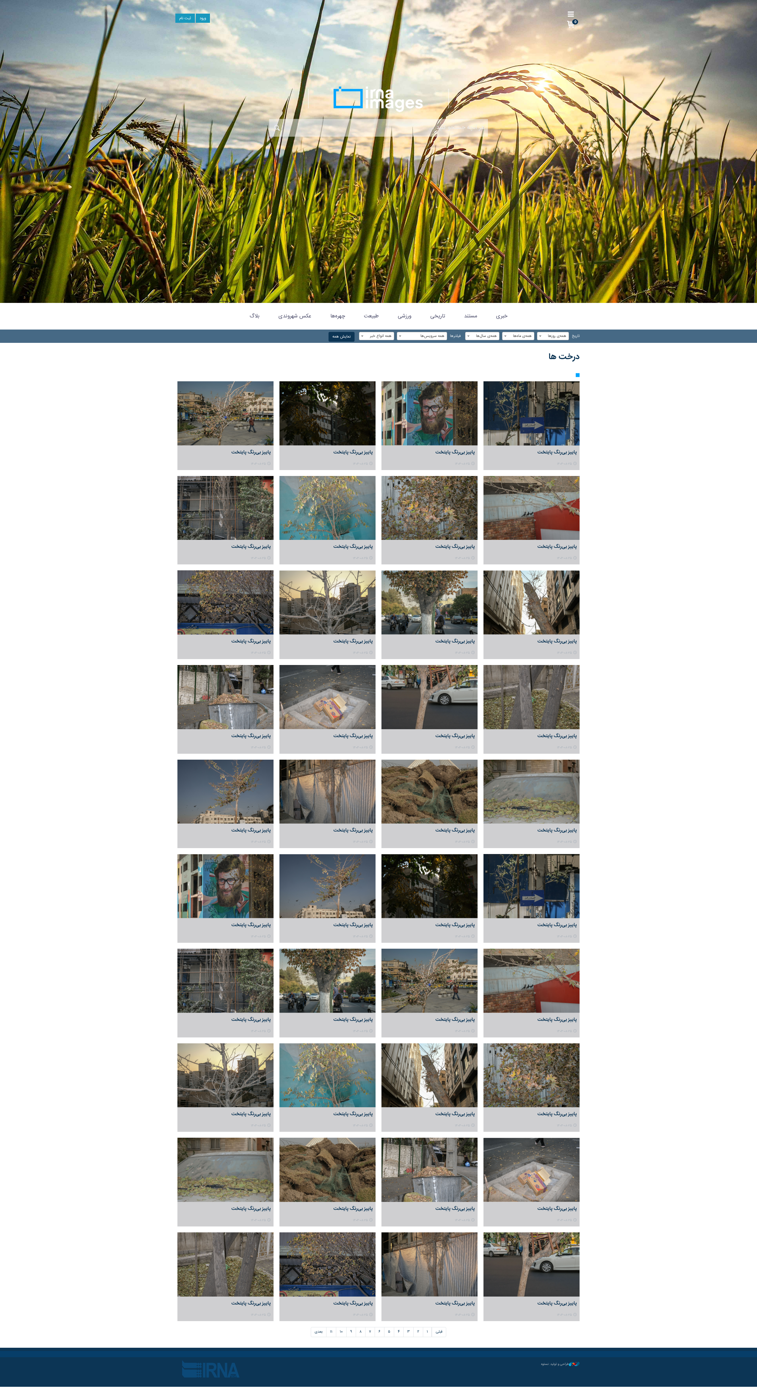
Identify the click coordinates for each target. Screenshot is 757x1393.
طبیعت (371, 316)
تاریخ (576, 336)
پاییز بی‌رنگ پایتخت (557, 452)
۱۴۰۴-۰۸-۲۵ (564, 464)
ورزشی (404, 316)
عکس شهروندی (295, 316)
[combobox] (553, 336)
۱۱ (331, 1332)
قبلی (439, 1332)
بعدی (319, 1332)
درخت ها (564, 357)
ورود (203, 18)
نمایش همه (341, 337)
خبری (501, 316)
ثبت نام (185, 18)
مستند (470, 316)
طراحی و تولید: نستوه (555, 1364)
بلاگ (255, 316)
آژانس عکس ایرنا (378, 99)
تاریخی (437, 316)
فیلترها (455, 336)
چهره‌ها (337, 316)
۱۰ (341, 1332)
